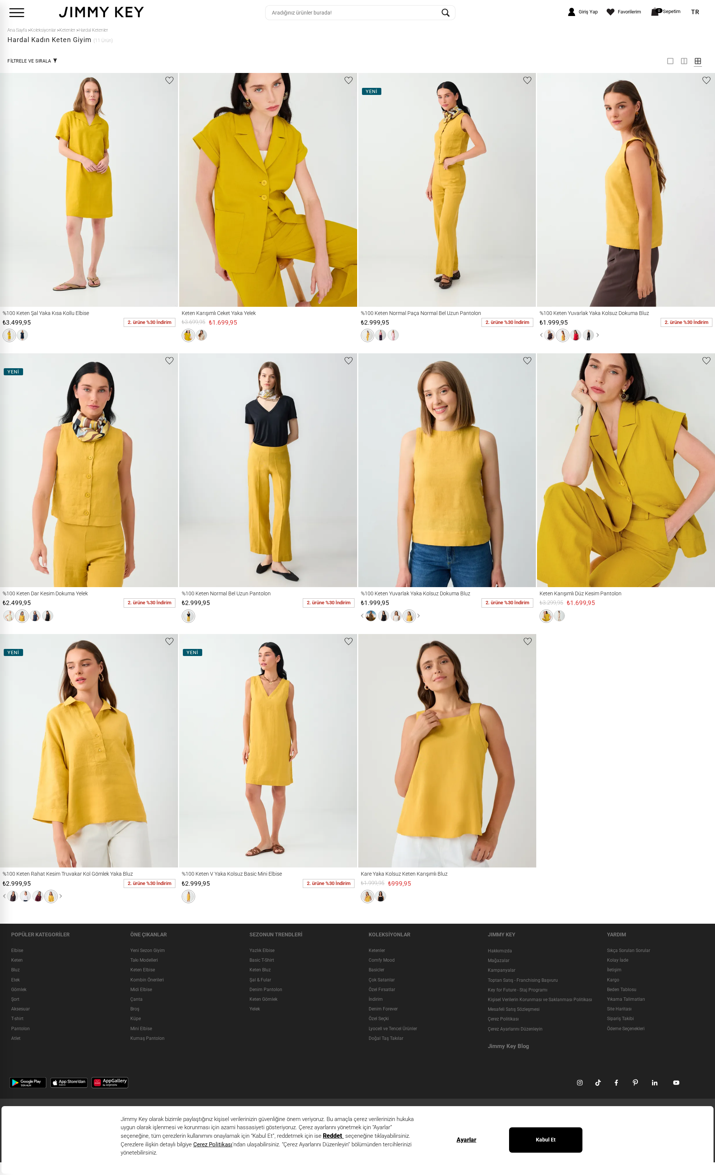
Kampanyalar (501, 970)
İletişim (614, 970)
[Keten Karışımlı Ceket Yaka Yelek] (197, 189)
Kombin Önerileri (147, 980)
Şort (15, 999)
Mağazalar (498, 960)
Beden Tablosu (621, 989)
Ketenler (377, 950)
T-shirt (17, 1018)
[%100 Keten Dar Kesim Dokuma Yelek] (18, 470)
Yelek (255, 1009)
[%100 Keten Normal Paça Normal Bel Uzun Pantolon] (376, 189)
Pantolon (20, 1028)
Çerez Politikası (503, 1019)
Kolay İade (617, 960)
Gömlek (18, 989)
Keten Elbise (142, 970)
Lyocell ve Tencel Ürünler (393, 1028)
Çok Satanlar (382, 980)
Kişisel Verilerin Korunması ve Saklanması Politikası (540, 999)
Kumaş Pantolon (147, 1038)
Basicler (376, 970)
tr (695, 12)
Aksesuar (20, 1009)
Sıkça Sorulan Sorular (628, 950)
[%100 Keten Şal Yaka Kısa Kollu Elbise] (18, 189)
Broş (134, 1009)
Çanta (136, 999)
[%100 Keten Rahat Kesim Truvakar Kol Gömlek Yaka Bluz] (18, 750)
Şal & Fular (260, 980)
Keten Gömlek (263, 999)
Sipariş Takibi (620, 1018)
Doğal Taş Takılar (386, 1038)
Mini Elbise (141, 1028)
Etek (15, 980)
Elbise (17, 950)
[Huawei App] (109, 1082)
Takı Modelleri (144, 960)
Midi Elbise (141, 989)
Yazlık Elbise (262, 950)
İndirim (376, 999)
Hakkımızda (500, 950)
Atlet (15, 1038)
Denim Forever (383, 1009)
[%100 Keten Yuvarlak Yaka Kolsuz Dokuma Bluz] (555, 189)
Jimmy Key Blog (508, 1046)
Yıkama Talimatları (626, 999)
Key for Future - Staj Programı (517, 990)
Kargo (613, 980)
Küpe (135, 1018)
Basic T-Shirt (262, 960)
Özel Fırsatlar (382, 989)
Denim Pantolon (266, 989)
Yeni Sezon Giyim (147, 950)
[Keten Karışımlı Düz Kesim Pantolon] (555, 470)
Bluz (15, 970)
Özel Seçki (379, 1018)
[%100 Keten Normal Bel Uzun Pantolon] (197, 470)
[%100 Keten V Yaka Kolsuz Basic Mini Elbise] (201, 750)
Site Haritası (619, 1009)
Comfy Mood (382, 960)
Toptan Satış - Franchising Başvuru (523, 980)
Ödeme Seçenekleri (626, 1028)
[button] (9, 335)
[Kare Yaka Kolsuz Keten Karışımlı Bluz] (376, 750)
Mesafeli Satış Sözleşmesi (514, 1009)
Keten (17, 960)
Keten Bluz (260, 970)
